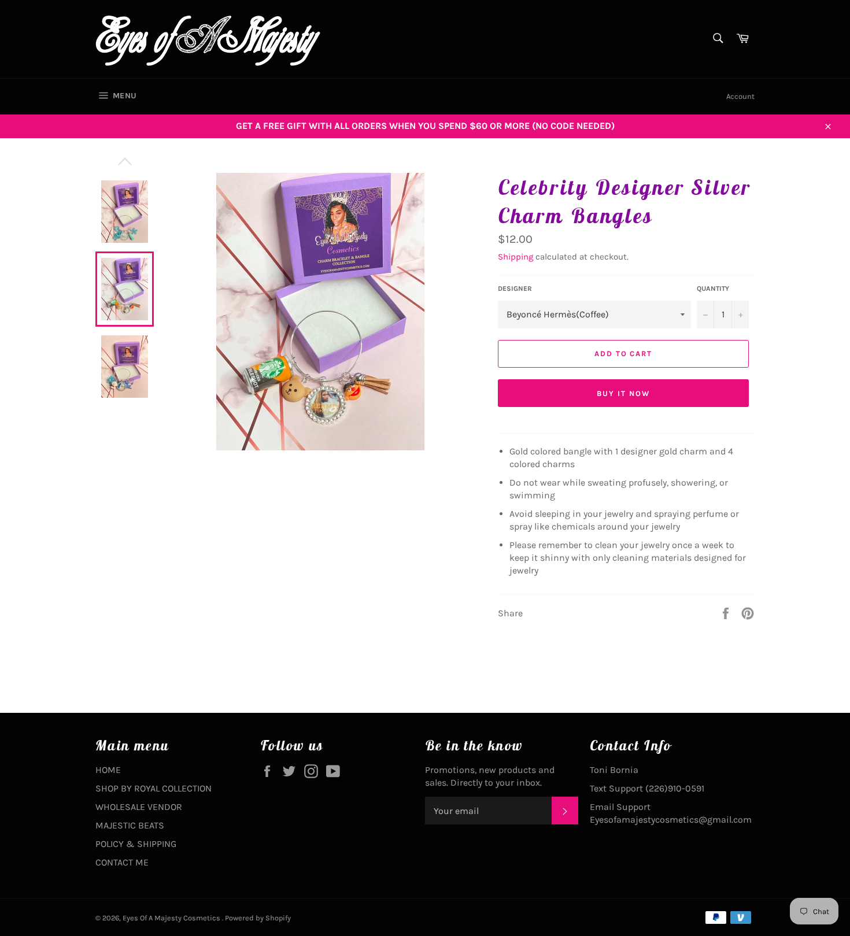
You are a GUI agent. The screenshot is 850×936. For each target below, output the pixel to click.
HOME (108, 769)
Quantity (713, 288)
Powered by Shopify (258, 917)
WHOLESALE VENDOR (138, 806)
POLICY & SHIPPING (135, 843)
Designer (515, 288)
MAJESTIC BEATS (129, 825)
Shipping (515, 256)
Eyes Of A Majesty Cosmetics (172, 917)
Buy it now (623, 393)
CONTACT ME (122, 862)
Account (740, 96)
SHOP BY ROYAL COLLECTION (153, 788)
